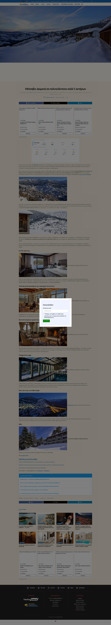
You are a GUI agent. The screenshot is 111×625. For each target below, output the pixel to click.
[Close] (70, 300)
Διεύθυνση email (47, 308)
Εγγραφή (46, 320)
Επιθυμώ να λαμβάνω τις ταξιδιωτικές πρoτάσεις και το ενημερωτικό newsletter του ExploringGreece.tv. (55, 315)
